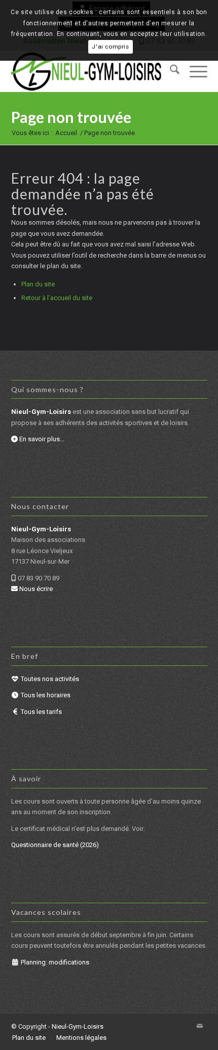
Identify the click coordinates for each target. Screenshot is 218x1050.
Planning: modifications (54, 962)
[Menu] (193, 71)
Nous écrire (35, 589)
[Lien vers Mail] (199, 1026)
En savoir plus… (41, 439)
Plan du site (38, 284)
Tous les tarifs (40, 712)
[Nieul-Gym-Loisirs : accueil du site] (89, 71)
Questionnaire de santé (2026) (55, 845)
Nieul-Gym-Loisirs (77, 1026)
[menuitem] (169, 71)
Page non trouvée (71, 117)
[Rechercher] (169, 71)
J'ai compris (110, 46)
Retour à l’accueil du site (56, 298)
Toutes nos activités (49, 679)
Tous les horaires (44, 695)
